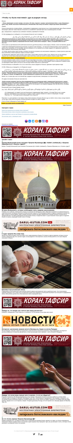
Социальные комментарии (10, 125)
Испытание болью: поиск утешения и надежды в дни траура (18, 112)
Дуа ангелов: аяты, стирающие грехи (11, 116)
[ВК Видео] (46, 121)
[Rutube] (26, 121)
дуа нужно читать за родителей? (15, 103)
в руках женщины (20, 58)
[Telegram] (33, 121)
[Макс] (43, 121)
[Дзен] (40, 121)
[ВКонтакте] (29, 121)
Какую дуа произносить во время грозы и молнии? (15, 110)
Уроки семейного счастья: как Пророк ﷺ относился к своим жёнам (19, 114)
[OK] (36, 121)
